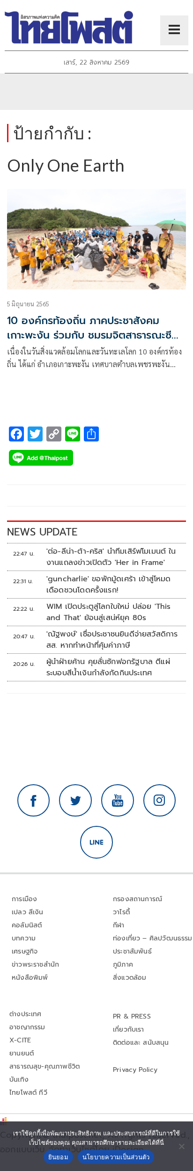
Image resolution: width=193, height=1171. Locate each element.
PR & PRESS (132, 1016)
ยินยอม (58, 1157)
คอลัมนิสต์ (27, 925)
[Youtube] (117, 800)
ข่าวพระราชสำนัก (35, 964)
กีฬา (119, 925)
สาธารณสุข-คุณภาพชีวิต (44, 1066)
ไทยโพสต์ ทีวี (28, 1093)
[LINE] (96, 842)
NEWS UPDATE (42, 532)
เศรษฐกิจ (24, 951)
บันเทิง (19, 1079)
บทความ (24, 938)
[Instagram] (159, 800)
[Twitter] (75, 800)
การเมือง (24, 899)
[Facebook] (33, 800)
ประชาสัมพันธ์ (132, 951)
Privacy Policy (135, 1070)
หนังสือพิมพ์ (30, 978)
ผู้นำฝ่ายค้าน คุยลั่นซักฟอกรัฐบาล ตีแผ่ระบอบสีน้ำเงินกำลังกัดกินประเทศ (108, 667)
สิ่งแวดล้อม (129, 978)
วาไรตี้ (121, 912)
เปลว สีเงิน (28, 912)
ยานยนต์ (21, 1053)
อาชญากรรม (27, 1027)
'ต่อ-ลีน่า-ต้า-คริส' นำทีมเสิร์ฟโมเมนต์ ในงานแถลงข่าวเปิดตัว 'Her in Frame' (111, 557)
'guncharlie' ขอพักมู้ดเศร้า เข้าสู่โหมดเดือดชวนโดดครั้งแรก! (108, 584)
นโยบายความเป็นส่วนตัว (116, 1157)
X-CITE (20, 1040)
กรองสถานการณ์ (137, 899)
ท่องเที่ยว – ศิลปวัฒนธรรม (153, 938)
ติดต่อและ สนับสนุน (141, 1043)
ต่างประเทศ (25, 1014)
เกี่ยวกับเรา (128, 1029)
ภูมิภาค (123, 964)
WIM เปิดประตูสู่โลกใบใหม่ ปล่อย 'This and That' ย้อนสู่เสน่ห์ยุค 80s (108, 612)
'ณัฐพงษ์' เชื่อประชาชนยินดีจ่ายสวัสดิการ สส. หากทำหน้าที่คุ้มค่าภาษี (112, 640)
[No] (181, 1146)
